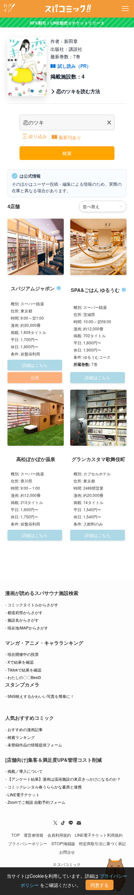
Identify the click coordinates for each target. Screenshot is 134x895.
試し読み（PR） (74, 66)
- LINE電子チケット (22, 794)
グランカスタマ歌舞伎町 (98, 459)
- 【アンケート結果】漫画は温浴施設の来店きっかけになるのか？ (63, 779)
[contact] (79, 823)
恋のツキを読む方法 (78, 91)
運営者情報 (33, 835)
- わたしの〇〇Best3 (23, 677)
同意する (99, 885)
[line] (71, 823)
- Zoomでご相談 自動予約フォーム (35, 802)
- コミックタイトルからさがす (31, 604)
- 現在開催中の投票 (22, 654)
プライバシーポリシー (27, 843)
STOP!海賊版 (63, 843)
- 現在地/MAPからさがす (26, 627)
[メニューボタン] (125, 9)
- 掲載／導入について (24, 771)
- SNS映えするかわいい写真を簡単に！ (39, 696)
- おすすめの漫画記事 (24, 729)
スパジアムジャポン (33, 288)
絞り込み (38, 136)
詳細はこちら (34, 365)
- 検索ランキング (20, 737)
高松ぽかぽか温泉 (35, 459)
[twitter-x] (55, 823)
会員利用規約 (59, 835)
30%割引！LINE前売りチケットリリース (67, 23)
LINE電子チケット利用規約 (99, 835)
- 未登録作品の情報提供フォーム (33, 744)
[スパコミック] (67, 9)
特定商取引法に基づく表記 (102, 843)
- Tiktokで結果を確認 (23, 669)
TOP (15, 835)
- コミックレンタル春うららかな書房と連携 (43, 786)
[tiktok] (63, 823)
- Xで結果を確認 (19, 662)
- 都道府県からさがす (24, 612)
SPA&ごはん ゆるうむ (95, 290)
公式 (35, 377)
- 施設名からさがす (22, 620)
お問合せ (67, 852)
